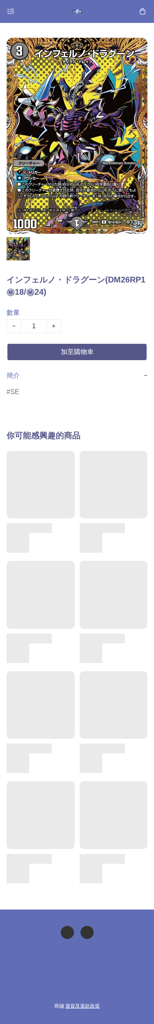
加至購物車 (77, 351)
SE (14, 391)
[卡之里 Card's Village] (77, 11)
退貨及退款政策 (82, 1006)
